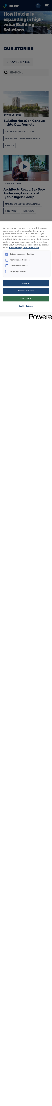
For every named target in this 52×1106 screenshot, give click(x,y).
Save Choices (26, 298)
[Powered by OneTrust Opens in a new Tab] (40, 314)
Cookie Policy (15, 248)
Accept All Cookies (26, 291)
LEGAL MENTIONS (31, 248)
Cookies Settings (26, 306)
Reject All (26, 283)
